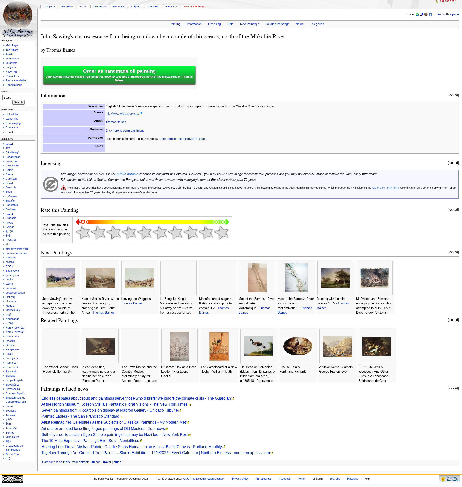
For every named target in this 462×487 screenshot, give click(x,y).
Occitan (10, 340)
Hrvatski (11, 239)
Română (11, 362)
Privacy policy (240, 478)
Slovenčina (12, 384)
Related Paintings (277, 24)
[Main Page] (18, 18)
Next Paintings (249, 24)
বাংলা (8, 147)
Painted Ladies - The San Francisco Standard (80, 416)
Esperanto (12, 205)
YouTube (335, 478)
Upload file (12, 114)
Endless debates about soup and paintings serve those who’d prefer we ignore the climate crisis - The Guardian (136, 398)
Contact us (12, 127)
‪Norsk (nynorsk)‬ (15, 331)
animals (64, 462)
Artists (83, 6)
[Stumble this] (417, 14)
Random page (14, 84)
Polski (9, 353)
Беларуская (13, 156)
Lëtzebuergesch (15, 292)
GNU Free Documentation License (203, 478)
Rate (230, 24)
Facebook (285, 478)
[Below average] (129, 232)
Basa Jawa (12, 270)
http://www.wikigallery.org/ (122, 113)
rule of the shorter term (385, 187)
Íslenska (11, 257)
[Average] (144, 232)
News (299, 24)
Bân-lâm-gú (12, 152)
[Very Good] (175, 232)
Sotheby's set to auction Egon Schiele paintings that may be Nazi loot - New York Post (114, 435)
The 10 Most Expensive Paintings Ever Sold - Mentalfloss (90, 441)
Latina (9, 283)
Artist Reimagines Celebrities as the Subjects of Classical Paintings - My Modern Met (113, 422)
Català (9, 169)
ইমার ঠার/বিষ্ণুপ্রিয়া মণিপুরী (17, 248)
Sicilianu (10, 375)
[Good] (159, 232)
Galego (10, 226)
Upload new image (194, 6)
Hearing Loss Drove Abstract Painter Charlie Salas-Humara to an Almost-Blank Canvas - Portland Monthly (131, 447)
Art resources (264, 478)
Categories (317, 24)
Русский (11, 371)
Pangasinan (12, 349)
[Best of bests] (221, 232)
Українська (12, 436)
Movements (100, 6)
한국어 (10, 231)
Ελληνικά (11, 196)
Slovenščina (13, 389)
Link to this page (447, 14)
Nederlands (12, 318)
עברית (9, 266)
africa (117, 462)
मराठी (8, 314)
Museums (119, 6)
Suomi (9, 406)
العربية (9, 143)
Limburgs (11, 301)
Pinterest (352, 478)
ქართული (12, 275)
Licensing (214, 24)
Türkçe (10, 432)
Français (11, 218)
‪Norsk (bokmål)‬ (15, 327)
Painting (175, 24)
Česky (9, 174)
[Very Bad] (82, 232)
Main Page (49, 6)
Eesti (9, 191)
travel (107, 462)
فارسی (9, 213)
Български (12, 165)
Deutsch (11, 187)
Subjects (136, 6)
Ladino (9, 279)
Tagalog (10, 415)
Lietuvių (10, 297)
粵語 (8, 441)
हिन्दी (8, 235)
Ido (7, 244)
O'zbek (10, 345)
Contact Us (171, 6)
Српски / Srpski (15, 393)
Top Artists (67, 6)
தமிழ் (9, 419)
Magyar (10, 305)
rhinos (96, 462)
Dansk (9, 183)
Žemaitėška (12, 454)
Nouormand (12, 336)
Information (194, 24)
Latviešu (11, 288)
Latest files (12, 118)
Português (12, 358)
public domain (127, 174)
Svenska (11, 410)
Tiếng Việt (11, 428)
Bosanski (11, 161)
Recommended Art (16, 80)
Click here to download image (125, 130)
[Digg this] (426, 14)
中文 (8, 458)
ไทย (8, 423)
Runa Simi (12, 367)
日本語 (10, 323)
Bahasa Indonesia (16, 253)
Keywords (153, 6)
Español (10, 200)
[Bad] (98, 232)
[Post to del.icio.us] (421, 14)
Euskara (11, 209)
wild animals (81, 462)
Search (4, 91)
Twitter (302, 478)
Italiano (10, 261)
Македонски (13, 310)
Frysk (9, 222)
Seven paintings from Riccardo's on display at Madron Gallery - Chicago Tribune (109, 410)
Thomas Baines (60, 50)
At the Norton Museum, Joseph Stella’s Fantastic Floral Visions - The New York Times (114, 404)
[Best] (206, 232)
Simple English (14, 380)
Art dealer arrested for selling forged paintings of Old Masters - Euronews (103, 429)
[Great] (190, 232)
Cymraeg (11, 178)
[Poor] (113, 232)
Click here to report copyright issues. (183, 139)
